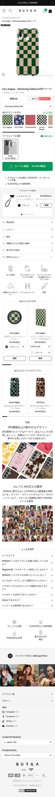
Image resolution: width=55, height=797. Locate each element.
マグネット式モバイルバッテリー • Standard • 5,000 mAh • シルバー (40, 338)
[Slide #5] (44, 75)
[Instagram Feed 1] (28, 675)
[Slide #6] (47, 75)
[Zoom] (3, 75)
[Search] (10, 10)
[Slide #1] (35, 75)
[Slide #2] (37, 75)
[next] (52, 3)
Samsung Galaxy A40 (11, 18)
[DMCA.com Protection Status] (27, 790)
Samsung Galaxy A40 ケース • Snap (14, 407)
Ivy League (14, 333)
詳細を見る (48, 136)
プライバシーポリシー (32, 781)
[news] (44, 10)
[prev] (2, 3)
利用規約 (17, 781)
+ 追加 (46, 205)
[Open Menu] (4, 10)
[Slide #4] (42, 75)
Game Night (14, 402)
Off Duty (40, 402)
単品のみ (14, 99)
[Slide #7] (49, 75)
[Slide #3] (39, 75)
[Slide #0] (32, 75)
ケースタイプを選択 (11, 136)
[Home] (27, 10)
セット (41, 99)
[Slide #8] (51, 75)
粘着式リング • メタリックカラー (14, 338)
